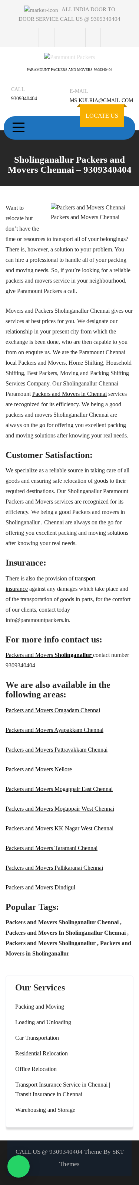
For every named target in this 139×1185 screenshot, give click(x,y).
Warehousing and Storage (45, 1110)
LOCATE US (102, 116)
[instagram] (77, 37)
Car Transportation (37, 1038)
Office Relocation (36, 1069)
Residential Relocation (41, 1053)
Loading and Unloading (43, 1022)
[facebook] (46, 37)
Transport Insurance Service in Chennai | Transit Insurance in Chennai (62, 1089)
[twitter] (62, 37)
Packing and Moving (39, 1006)
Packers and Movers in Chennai (69, 394)
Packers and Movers (49, 655)
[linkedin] (93, 37)
